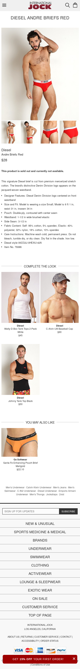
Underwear (40, 548)
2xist (61, 494)
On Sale (40, 598)
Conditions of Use (40, 664)
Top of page (40, 614)
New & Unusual (40, 523)
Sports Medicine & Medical (40, 531)
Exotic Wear (40, 589)
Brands (40, 540)
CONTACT (65, 636)
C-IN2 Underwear (26, 490)
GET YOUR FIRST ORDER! (44, 659)
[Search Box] (67, 5)
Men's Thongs (37, 494)
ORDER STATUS (49, 640)
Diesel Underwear (47, 490)
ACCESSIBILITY (30, 640)
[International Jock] (40, 3)
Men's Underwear (15, 487)
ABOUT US (13, 636)
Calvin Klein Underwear (38, 487)
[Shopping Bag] (75, 5)
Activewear (40, 573)
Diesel (6, 149)
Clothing (40, 565)
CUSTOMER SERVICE (46, 636)
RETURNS (27, 636)
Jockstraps (51, 494)
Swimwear (40, 556)
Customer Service (40, 606)
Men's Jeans (59, 487)
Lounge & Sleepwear (40, 581)
